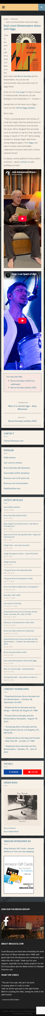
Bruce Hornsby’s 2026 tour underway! (19, 630)
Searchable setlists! (12, 507)
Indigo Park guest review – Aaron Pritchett (21, 553)
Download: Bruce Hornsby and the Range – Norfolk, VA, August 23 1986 (21, 709)
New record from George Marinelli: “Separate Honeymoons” (22, 535)
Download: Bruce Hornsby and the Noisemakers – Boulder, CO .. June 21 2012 (20, 749)
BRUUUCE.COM (24, 7)
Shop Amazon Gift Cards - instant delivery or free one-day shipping (19, 850)
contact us (25, 161)
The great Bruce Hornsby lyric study (18, 578)
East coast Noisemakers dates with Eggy (20, 660)
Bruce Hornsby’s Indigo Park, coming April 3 (21, 586)
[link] (31, 142)
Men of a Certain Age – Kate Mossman (22, 407)
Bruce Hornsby (24, 76)
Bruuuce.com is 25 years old (16, 478)
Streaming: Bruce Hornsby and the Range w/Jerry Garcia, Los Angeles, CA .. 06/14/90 (22, 729)
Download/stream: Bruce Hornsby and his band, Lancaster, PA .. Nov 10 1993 (20, 612)
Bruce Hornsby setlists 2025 (23, 387)
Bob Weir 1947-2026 (12, 595)
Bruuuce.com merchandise (16, 483)
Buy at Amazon (10, 828)
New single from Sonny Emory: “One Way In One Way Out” (21, 525)
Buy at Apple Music (11, 831)
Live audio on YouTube (12, 603)
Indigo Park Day (10, 561)
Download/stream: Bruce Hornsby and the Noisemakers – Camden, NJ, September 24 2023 (21, 641)
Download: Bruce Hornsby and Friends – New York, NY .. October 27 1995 (22, 739)
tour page (20, 91)
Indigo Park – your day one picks (16, 545)
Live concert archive (13, 462)
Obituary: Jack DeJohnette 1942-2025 (19, 622)
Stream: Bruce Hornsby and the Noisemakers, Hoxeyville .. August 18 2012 (20, 718)
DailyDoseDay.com (12, 488)
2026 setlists (10, 457)
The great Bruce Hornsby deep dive (18, 570)
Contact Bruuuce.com (13, 440)
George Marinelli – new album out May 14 (20, 677)
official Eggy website (25, 107)
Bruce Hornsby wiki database (17, 467)
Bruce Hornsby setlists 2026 (15, 515)
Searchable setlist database (16, 472)
